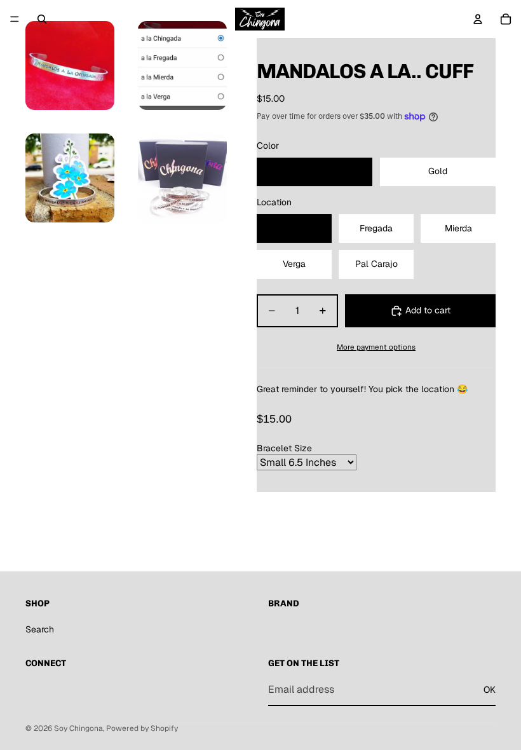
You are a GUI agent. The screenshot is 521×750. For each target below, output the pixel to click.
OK (490, 689)
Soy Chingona (78, 728)
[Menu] (14, 19)
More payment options (376, 346)
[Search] (42, 19)
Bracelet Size (284, 448)
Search (39, 629)
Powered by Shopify (142, 728)
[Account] (478, 19)
